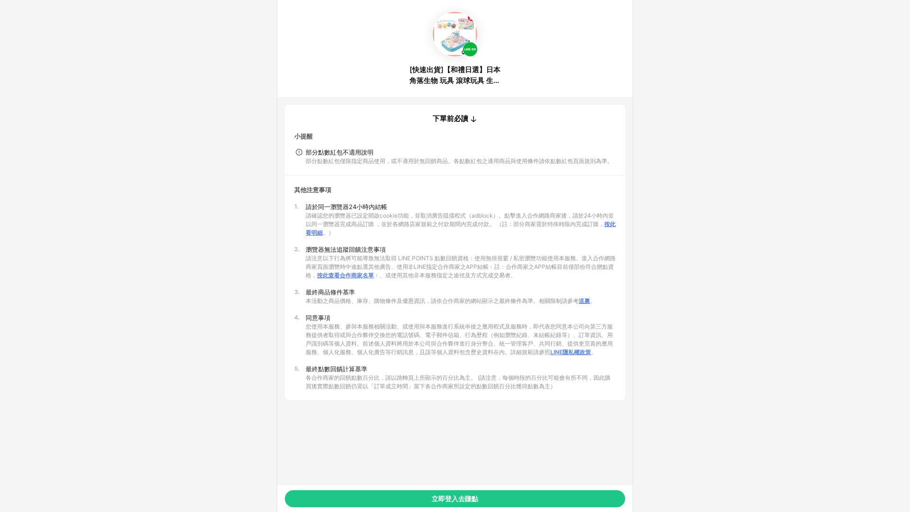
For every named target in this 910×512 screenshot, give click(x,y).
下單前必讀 (450, 118)
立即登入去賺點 (455, 498)
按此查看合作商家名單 (345, 275)
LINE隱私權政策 (570, 352)
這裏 (584, 300)
